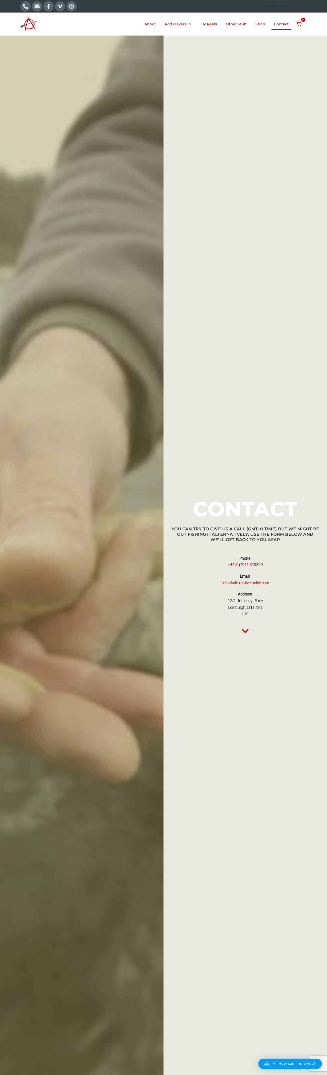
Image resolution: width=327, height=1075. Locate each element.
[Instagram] (71, 6)
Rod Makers (175, 24)
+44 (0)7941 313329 (245, 564)
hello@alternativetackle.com (245, 582)
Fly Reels (209, 24)
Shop (260, 24)
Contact (281, 24)
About (150, 24)
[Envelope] (37, 6)
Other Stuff (236, 24)
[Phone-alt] (25, 6)
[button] (290, 1064)
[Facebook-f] (48, 6)
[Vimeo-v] (60, 6)
